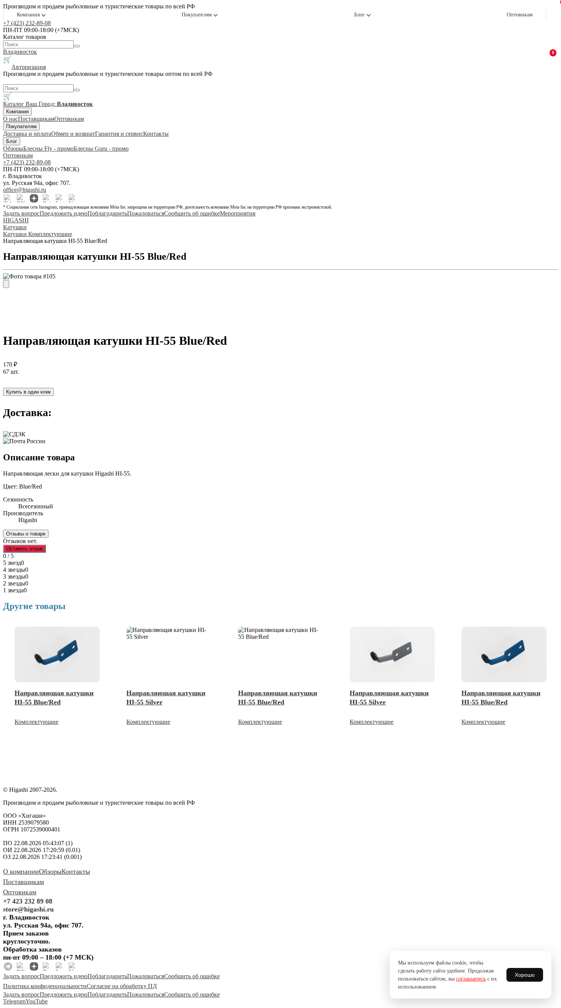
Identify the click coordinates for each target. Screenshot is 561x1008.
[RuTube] (47, 198)
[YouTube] (73, 198)
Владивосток (20, 51)
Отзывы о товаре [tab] (25, 534)
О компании (21, 871)
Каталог (14, 104)
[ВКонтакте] (21, 198)
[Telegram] (8, 198)
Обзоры (13, 148)
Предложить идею (63, 213)
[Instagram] (60, 198)
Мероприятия (237, 213)
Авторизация (28, 67)
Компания (28, 15)
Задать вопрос (21, 213)
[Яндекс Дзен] (34, 198)
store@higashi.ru (28, 909)
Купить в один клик (28, 392)
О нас (10, 119)
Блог (359, 15)
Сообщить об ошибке (192, 213)
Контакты (156, 133)
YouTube (37, 1001)
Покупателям (197, 15)
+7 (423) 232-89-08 (27, 23)
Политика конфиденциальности (45, 986)
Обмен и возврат (73, 133)
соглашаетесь (471, 979)
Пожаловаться (145, 213)
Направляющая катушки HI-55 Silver (165, 697)
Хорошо (525, 975)
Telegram (14, 1001)
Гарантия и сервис (119, 133)
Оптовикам (520, 15)
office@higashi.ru (24, 189)
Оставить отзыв (24, 548)
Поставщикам (36, 119)
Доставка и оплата (27, 133)
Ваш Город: (59, 104)
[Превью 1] (6, 284)
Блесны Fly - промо (48, 148)
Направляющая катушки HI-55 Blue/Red (54, 697)
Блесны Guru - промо (101, 148)
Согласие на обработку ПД (122, 986)
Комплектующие (36, 722)
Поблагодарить (107, 213)
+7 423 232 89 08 (27, 901)
